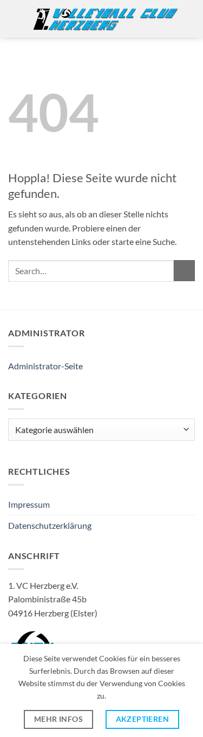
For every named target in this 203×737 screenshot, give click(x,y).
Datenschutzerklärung (49, 525)
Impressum (29, 504)
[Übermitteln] (184, 270)
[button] (14, 18)
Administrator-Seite (45, 366)
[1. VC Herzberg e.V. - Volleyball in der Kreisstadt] (105, 19)
